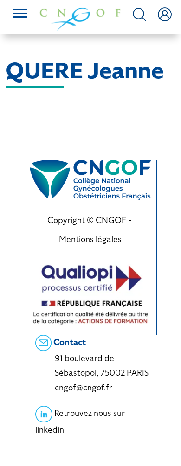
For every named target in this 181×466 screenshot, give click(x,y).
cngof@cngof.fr (83, 387)
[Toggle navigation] (20, 14)
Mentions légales (90, 239)
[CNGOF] (80, 18)
